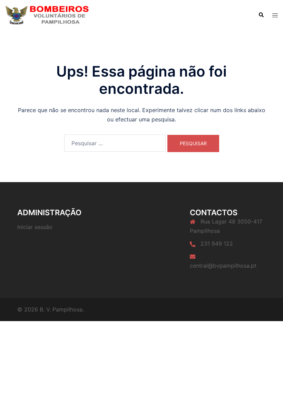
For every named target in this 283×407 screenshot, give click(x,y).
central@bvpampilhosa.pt (223, 265)
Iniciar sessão (34, 227)
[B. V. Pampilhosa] (47, 14)
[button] (261, 15)
